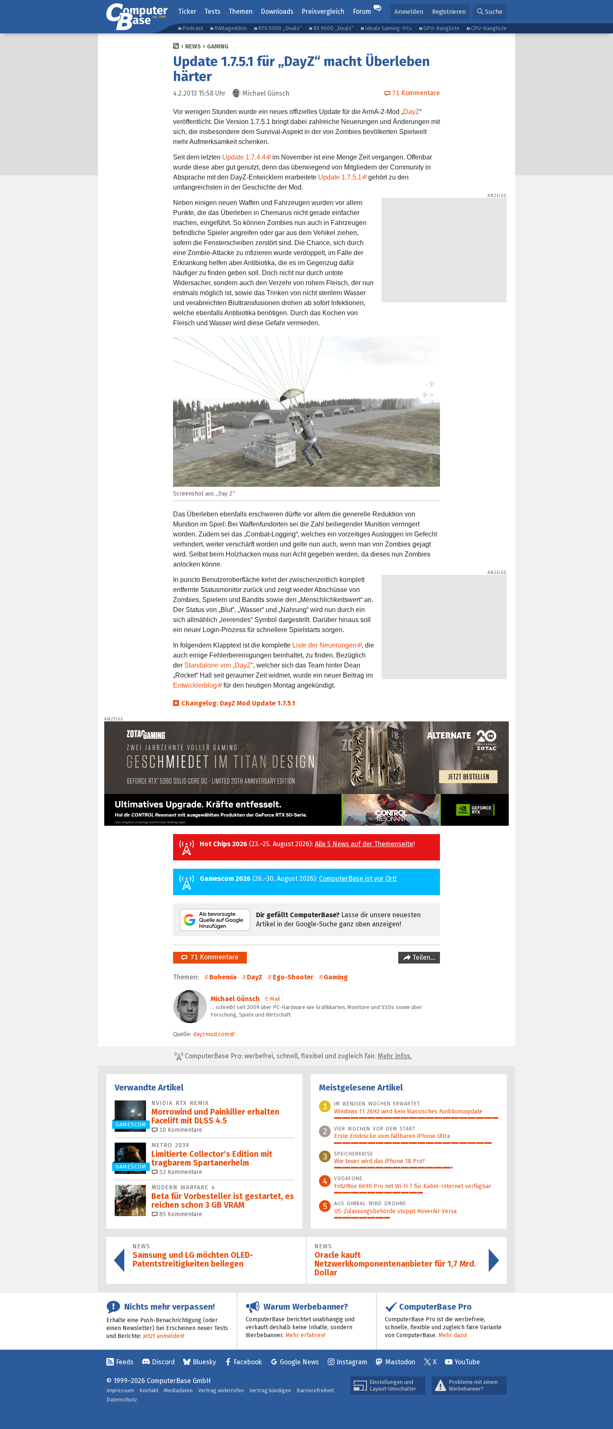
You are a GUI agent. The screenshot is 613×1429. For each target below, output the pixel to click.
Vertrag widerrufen (221, 1390)
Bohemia (223, 977)
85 (180, 1214)
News (193, 46)
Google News (299, 1362)
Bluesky (204, 1362)
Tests (212, 11)
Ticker (187, 11)
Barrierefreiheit (315, 1390)
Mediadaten (178, 1390)
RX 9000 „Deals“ (333, 28)
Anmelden (408, 11)
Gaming (218, 46)
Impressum (120, 1390)
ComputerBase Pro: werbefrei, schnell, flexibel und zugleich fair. (297, 1056)
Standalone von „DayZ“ (218, 665)
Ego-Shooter (293, 977)
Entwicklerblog (195, 685)
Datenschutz (121, 1399)
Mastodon (400, 1362)
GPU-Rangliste (441, 28)
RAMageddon (230, 28)
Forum (362, 11)
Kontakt (148, 1390)
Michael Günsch (235, 999)
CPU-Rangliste (489, 28)
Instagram (352, 1362)
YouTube (467, 1362)
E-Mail (272, 999)
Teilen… (423, 957)
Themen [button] (241, 11)
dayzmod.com (211, 1034)
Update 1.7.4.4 (244, 157)
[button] (490, 12)
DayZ (411, 111)
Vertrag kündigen (270, 1390)
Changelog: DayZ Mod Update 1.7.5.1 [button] (238, 703)
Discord (163, 1362)
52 (180, 1172)
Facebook (248, 1362)
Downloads (277, 11)
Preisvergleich (322, 11)
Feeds (124, 1362)
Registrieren (449, 11)
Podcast (192, 28)
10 (180, 1129)
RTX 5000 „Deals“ (279, 28)
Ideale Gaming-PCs (388, 28)
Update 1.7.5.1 (340, 177)
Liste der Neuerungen (324, 645)
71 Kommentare (213, 957)
